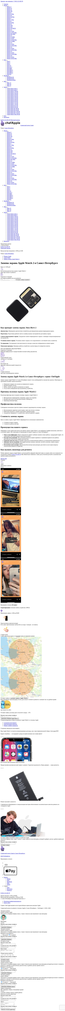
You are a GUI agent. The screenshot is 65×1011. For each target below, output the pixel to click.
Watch (5, 212)
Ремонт (6, 877)
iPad (5, 185)
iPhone (5, 130)
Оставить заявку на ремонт (22, 279)
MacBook (6, 201)
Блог (8, 887)
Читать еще (4, 458)
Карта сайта (7, 902)
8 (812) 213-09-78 (5, 120)
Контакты (6, 241)
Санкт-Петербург (9, 128)
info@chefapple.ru (5, 856)
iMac (5, 206)
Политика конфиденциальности (12, 901)
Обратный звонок (15, 120)
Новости (9, 890)
